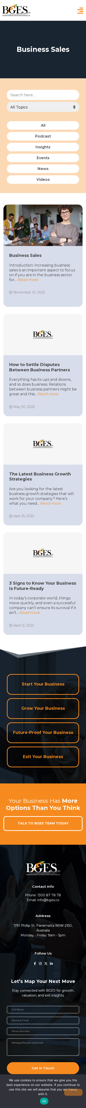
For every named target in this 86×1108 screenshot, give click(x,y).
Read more (27, 280)
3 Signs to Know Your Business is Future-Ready (42, 586)
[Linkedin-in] (51, 963)
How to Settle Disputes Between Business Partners (39, 367)
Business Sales (25, 255)
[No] (73, 1092)
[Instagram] (40, 963)
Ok (44, 1101)
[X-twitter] (45, 963)
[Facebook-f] (34, 963)
